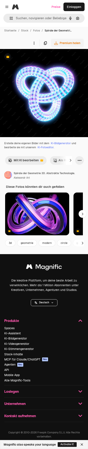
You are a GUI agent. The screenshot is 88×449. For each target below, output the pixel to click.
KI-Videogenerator (16, 344)
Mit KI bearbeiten (23, 161)
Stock (24, 30)
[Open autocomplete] (9, 18)
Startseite (10, 30)
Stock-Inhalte (13, 354)
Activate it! (67, 444)
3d (10, 243)
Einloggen (74, 7)
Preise (55, 7)
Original (27, 57)
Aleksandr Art (22, 177)
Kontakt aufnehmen (20, 415)
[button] (44, 302)
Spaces (9, 328)
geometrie (27, 243)
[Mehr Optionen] (34, 43)
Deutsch (44, 302)
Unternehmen (15, 403)
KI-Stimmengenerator (19, 349)
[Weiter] (70, 160)
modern (47, 243)
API (6, 370)
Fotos (36, 30)
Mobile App (12, 375)
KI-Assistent (12, 333)
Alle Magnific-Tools (17, 380)
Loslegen (11, 391)
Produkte (11, 320)
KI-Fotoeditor (46, 147)
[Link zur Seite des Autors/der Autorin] (8, 175)
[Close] (81, 444)
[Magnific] (44, 267)
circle (64, 243)
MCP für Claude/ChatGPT (25, 359)
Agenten (13, 364)
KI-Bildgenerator (61, 143)
